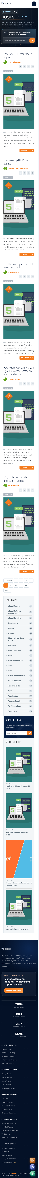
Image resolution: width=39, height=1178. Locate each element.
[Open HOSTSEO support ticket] (32, 1160)
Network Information (9, 1113)
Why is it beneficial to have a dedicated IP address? (17, 478)
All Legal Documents (9, 1159)
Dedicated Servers (8, 1106)
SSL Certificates (7, 1127)
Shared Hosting (7, 1049)
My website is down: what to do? (17, 929)
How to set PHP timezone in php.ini (17, 55)
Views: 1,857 (8, 388)
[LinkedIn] (28, 66)
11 (26, 580)
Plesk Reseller (6, 1085)
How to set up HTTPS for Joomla (16, 161)
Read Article (26, 150)
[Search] (32, 40)
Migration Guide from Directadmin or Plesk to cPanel (19, 884)
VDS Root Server (7, 1102)
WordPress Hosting (8, 1056)
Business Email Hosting (10, 1130)
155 (26, 585)
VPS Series (5, 1099)
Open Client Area (13, 991)
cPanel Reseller (7, 1074)
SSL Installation (13, 486)
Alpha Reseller (7, 1081)
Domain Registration (9, 1123)
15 (16, 585)
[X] (24, 66)
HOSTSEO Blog (7, 1155)
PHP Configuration (14, 62)
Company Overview (8, 1148)
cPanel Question (13, 272)
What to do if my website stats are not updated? (18, 265)
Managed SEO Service (10, 1138)
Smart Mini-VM (7, 1109)
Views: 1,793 (8, 71)
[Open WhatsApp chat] (32, 1173)
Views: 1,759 (8, 281)
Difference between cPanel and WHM (17, 833)
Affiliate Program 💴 (9, 1162)
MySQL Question (14, 379)
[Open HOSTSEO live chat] (32, 1167)
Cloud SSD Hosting (8, 1053)
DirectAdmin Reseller (9, 1088)
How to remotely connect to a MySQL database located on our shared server (18, 371)
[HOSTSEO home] (10, 4)
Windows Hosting (8, 1063)
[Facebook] (20, 66)
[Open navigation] (34, 4)
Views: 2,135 (8, 177)
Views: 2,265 (8, 494)
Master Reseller (7, 1077)
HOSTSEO (8, 12)
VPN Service (6, 1134)
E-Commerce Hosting (9, 1060)
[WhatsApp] (32, 66)
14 (10, 585)
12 (31, 580)
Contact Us (5, 1152)
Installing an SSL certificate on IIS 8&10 (18, 787)
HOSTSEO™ (14, 1173)
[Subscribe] (29, 733)
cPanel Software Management (18, 168)
